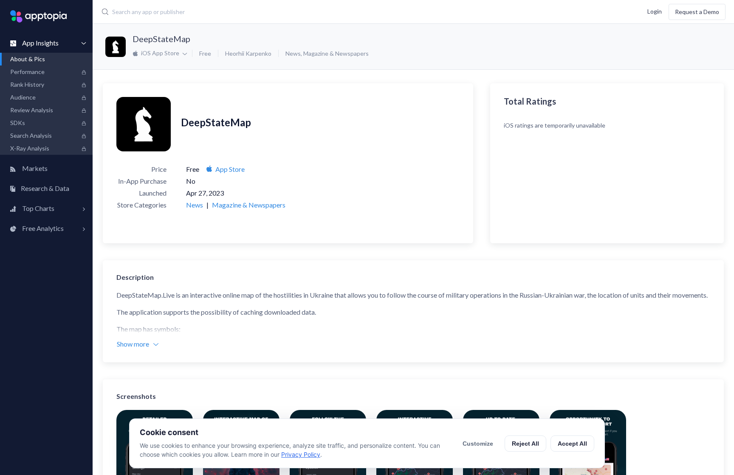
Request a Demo (697, 11)
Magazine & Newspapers (336, 53)
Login (654, 10)
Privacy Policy (300, 454)
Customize (478, 443)
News (293, 53)
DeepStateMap (161, 39)
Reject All (525, 443)
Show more (133, 344)
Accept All (572, 443)
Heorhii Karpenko (248, 53)
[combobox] (301, 11)
